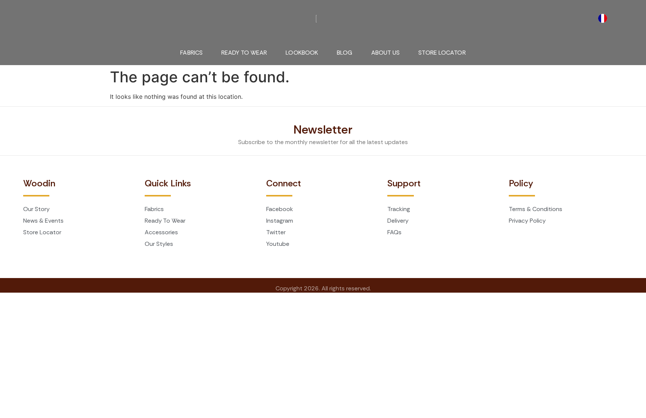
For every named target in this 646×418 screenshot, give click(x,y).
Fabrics (191, 53)
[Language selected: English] (604, 18)
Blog (344, 53)
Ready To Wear (244, 53)
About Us (385, 53)
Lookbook (302, 53)
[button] (29, 14)
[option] (604, 18)
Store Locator (441, 53)
